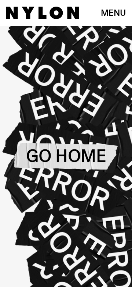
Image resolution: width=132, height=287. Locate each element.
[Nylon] (42, 13)
